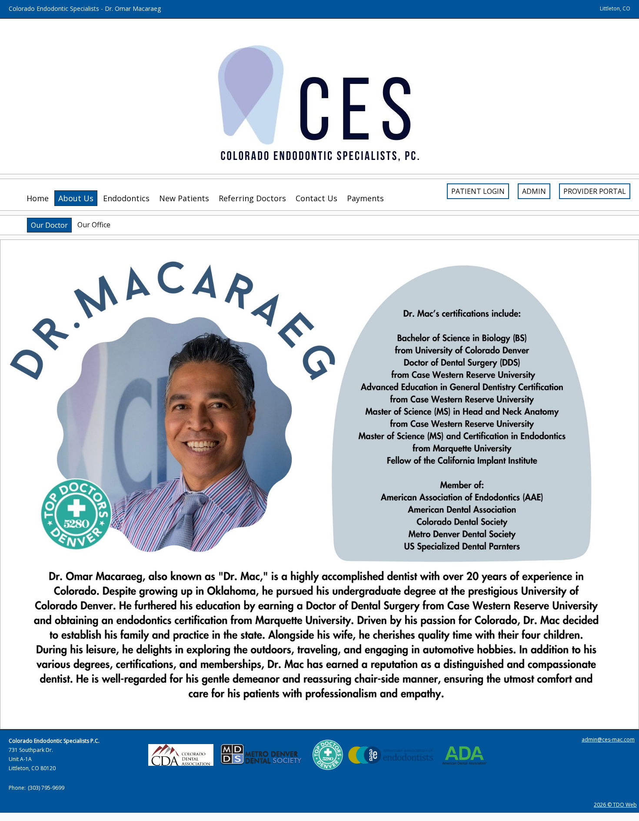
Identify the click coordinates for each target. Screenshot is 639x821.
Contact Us (316, 198)
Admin (534, 191)
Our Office (93, 224)
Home (38, 198)
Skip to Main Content (27, 4)
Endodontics (126, 198)
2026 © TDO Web (615, 804)
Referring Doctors (252, 198)
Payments (365, 198)
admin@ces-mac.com (608, 739)
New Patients (184, 198)
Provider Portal (594, 191)
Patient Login (478, 191)
